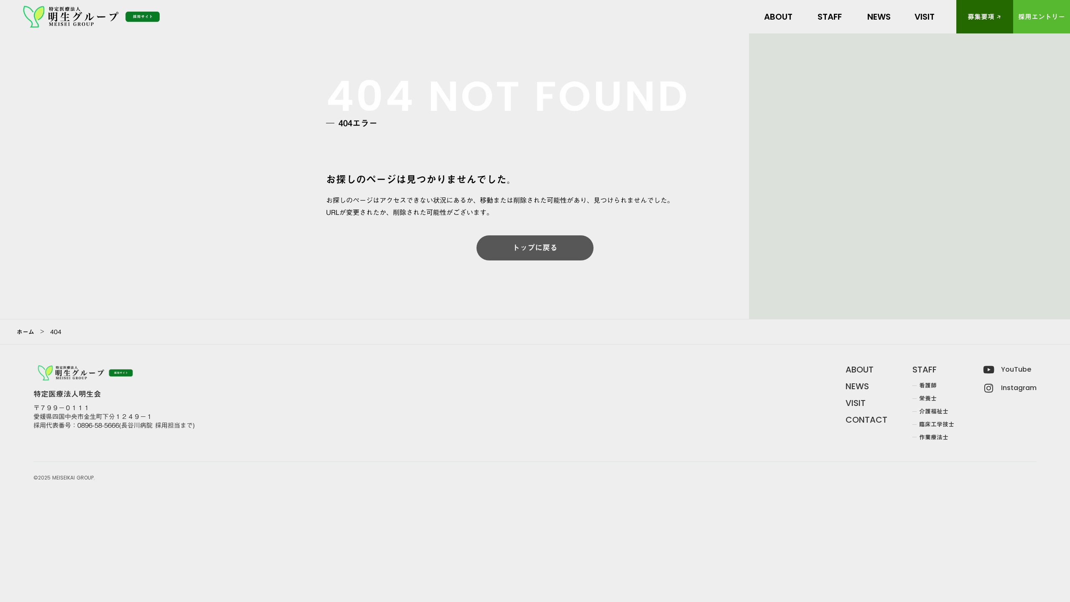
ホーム (25, 332)
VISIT (856, 403)
